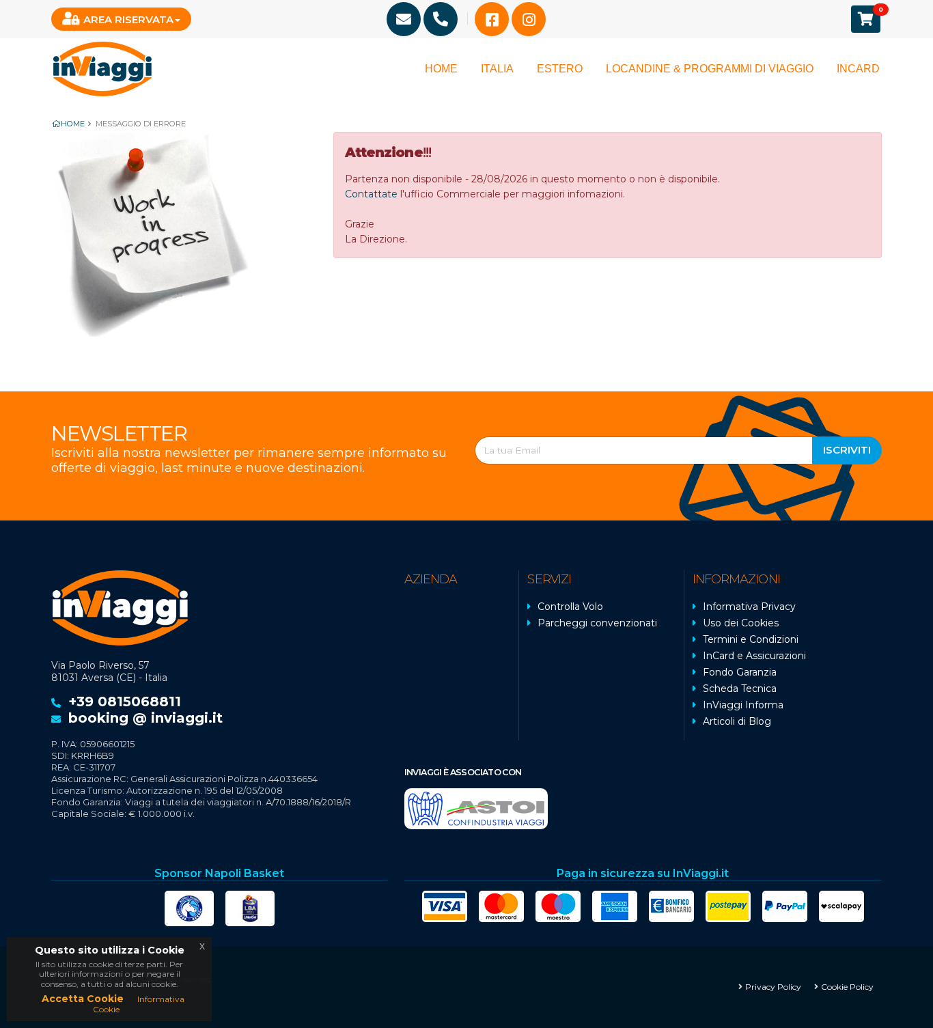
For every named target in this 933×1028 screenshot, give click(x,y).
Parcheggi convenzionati (597, 623)
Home (441, 68)
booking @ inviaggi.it (145, 718)
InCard (858, 68)
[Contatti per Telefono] (440, 19)
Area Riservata (128, 19)
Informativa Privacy (749, 606)
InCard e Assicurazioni (754, 656)
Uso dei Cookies (741, 623)
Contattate (371, 194)
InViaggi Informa (743, 705)
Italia (497, 68)
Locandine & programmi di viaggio (709, 68)
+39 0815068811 (124, 701)
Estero (560, 68)
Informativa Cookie (138, 1004)
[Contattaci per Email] (404, 19)
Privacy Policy (773, 987)
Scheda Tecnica (740, 688)
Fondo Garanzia (740, 672)
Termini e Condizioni (750, 639)
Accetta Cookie (83, 998)
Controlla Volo (570, 606)
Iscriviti (847, 449)
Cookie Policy (847, 987)
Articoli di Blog (737, 721)
